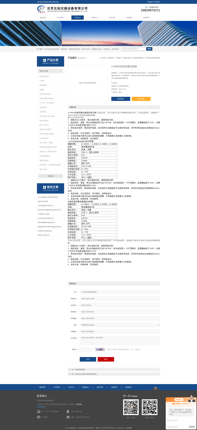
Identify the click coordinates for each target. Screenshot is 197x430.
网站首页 (43, 17)
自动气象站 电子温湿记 (47, 116)
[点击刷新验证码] (100, 349)
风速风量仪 (43, 85)
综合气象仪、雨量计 (46, 143)
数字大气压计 (44, 125)
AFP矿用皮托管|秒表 (47, 98)
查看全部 (50, 176)
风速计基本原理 (43, 201)
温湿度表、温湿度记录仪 (48, 151)
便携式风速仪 (44, 160)
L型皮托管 (43, 112)
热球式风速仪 (44, 120)
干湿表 (42, 81)
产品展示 (118, 58)
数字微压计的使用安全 (45, 231)
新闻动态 (85, 387)
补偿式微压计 (44, 138)
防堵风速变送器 (45, 94)
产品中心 (77, 17)
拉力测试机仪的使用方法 (46, 218)
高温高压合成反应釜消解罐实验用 (86, 374)
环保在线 (79, 404)
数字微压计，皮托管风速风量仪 (50, 165)
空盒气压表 (43, 169)
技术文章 (112, 17)
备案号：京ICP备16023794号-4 (106, 428)
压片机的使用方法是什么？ (46, 205)
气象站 (42, 89)
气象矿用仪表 (43, 71)
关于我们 (60, 17)
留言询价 (141, 99)
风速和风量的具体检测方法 (46, 222)
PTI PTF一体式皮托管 (47, 103)
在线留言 (150, 2)
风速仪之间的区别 (43, 235)
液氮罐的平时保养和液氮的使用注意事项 (50, 227)
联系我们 (157, 2)
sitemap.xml (121, 428)
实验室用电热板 (80, 369)
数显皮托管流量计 (46, 129)
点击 (60, 71)
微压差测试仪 (44, 76)
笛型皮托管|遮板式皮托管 (48, 147)
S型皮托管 (43, 107)
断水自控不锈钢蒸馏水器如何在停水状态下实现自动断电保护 (50, 210)
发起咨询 (191, 427)
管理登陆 (129, 428)
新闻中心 (95, 17)
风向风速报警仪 (45, 156)
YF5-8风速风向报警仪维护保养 (48, 197)
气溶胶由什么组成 (43, 214)
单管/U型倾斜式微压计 (47, 134)
